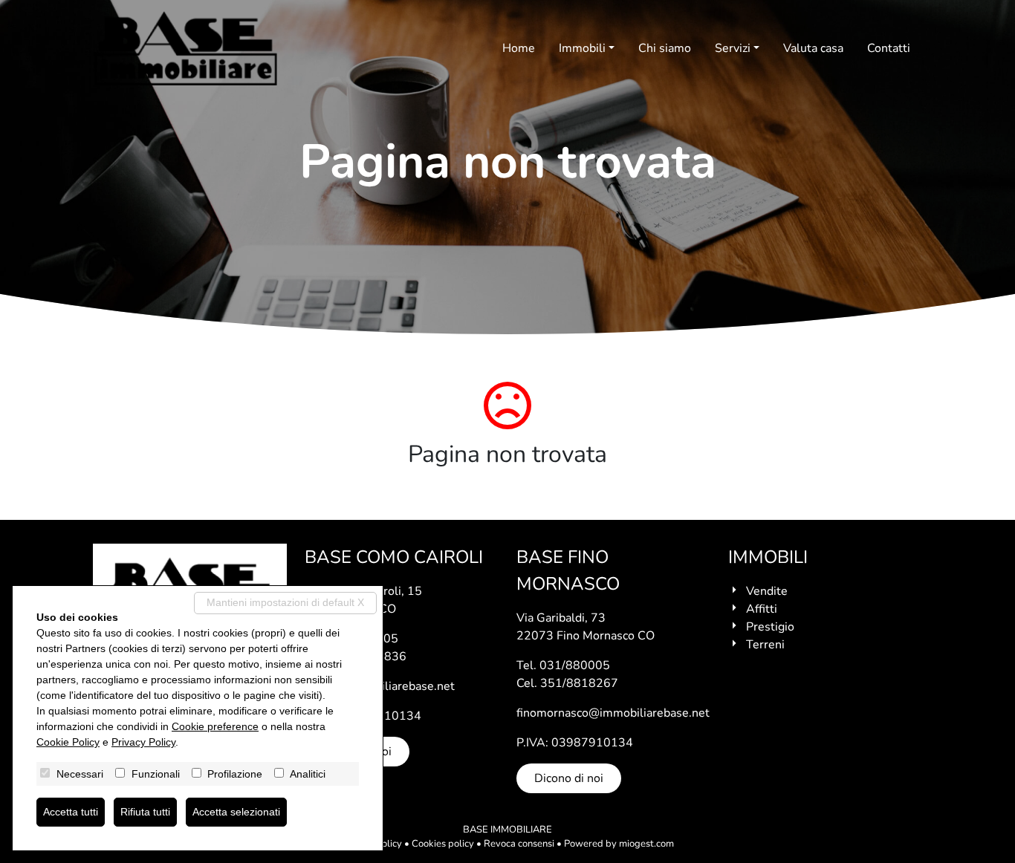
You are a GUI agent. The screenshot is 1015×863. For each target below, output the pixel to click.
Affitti (761, 609)
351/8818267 (579, 683)
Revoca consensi (519, 843)
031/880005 (574, 665)
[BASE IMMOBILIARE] (186, 48)
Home (518, 48)
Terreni (765, 644)
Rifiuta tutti (145, 812)
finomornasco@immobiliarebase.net (613, 713)
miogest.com (646, 843)
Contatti (888, 48)
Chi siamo (664, 48)
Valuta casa (813, 48)
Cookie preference (215, 726)
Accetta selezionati (236, 812)
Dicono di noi (568, 778)
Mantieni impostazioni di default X (285, 602)
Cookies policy (443, 843)
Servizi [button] (732, 48)
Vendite (767, 591)
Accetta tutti (70, 812)
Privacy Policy (143, 742)
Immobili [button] (582, 48)
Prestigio (770, 627)
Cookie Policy (68, 742)
